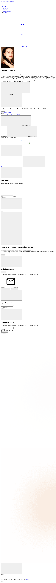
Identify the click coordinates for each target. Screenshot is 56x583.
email (2, 272)
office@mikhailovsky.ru (6, 112)
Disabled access (10, 1)
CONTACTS (6, 12)
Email (14, 196)
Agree (2, 574)
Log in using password (5, 288)
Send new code (4, 331)
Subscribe (3, 197)
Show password (5, 307)
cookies (28, 579)
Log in (2, 308)
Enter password (16, 305)
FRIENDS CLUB (7, 11)
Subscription (3, 136)
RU (1, 166)
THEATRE (5, 9)
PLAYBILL (6, 8)
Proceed (2, 255)
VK (5, 272)
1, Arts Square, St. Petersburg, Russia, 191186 (10, 114)
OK (1, 211)
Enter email (15, 287)
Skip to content (4, 1)
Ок (1, 581)
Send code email (14, 288)
